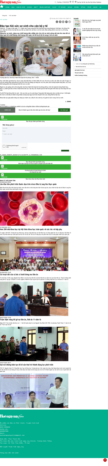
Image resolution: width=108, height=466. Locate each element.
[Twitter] (69, 22)
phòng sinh (16, 106)
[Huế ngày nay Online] (10, 3)
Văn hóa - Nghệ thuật (45, 7)
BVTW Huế (3, 106)
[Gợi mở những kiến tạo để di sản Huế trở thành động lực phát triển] (34, 391)
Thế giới (89, 7)
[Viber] (66, 22)
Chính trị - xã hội (20, 7)
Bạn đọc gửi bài (81, 2)
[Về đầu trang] (105, 460)
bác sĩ (34, 106)
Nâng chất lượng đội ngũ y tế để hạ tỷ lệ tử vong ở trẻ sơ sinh (35, 35)
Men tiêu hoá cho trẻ (81, 66)
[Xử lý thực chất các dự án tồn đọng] (77, 40)
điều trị (31, 106)
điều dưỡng (39, 106)
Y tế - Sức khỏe (62, 7)
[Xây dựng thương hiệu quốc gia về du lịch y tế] (77, 57)
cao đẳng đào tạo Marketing (87, 63)
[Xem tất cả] (100, 7)
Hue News (29, 7)
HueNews (99, 2)
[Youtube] (76, 2)
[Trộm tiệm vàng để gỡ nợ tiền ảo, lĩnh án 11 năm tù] (34, 344)
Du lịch (54, 7)
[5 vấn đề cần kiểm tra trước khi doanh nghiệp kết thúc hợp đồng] (77, 32)
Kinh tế (35, 7)
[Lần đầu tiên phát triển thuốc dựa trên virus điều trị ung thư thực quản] (34, 208)
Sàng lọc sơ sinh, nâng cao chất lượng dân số (16, 33)
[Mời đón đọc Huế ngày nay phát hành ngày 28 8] (77, 23)
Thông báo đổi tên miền (9, 453)
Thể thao (83, 7)
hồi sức (21, 106)
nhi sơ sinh (9, 106)
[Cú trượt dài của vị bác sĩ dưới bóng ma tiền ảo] (34, 299)
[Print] (57, 22)
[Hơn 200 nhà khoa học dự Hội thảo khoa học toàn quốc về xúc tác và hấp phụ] (34, 254)
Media (13, 7)
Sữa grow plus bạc (79, 72)
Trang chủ (4, 15)
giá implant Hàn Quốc (80, 70)
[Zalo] (63, 22)
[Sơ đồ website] (70, 2)
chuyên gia (46, 106)
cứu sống (26, 106)
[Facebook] (73, 2)
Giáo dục (70, 7)
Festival (7, 7)
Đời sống (76, 7)
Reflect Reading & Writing (81, 75)
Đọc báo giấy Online (91, 2)
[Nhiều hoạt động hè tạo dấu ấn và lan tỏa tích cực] (77, 49)
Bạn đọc (95, 7)
